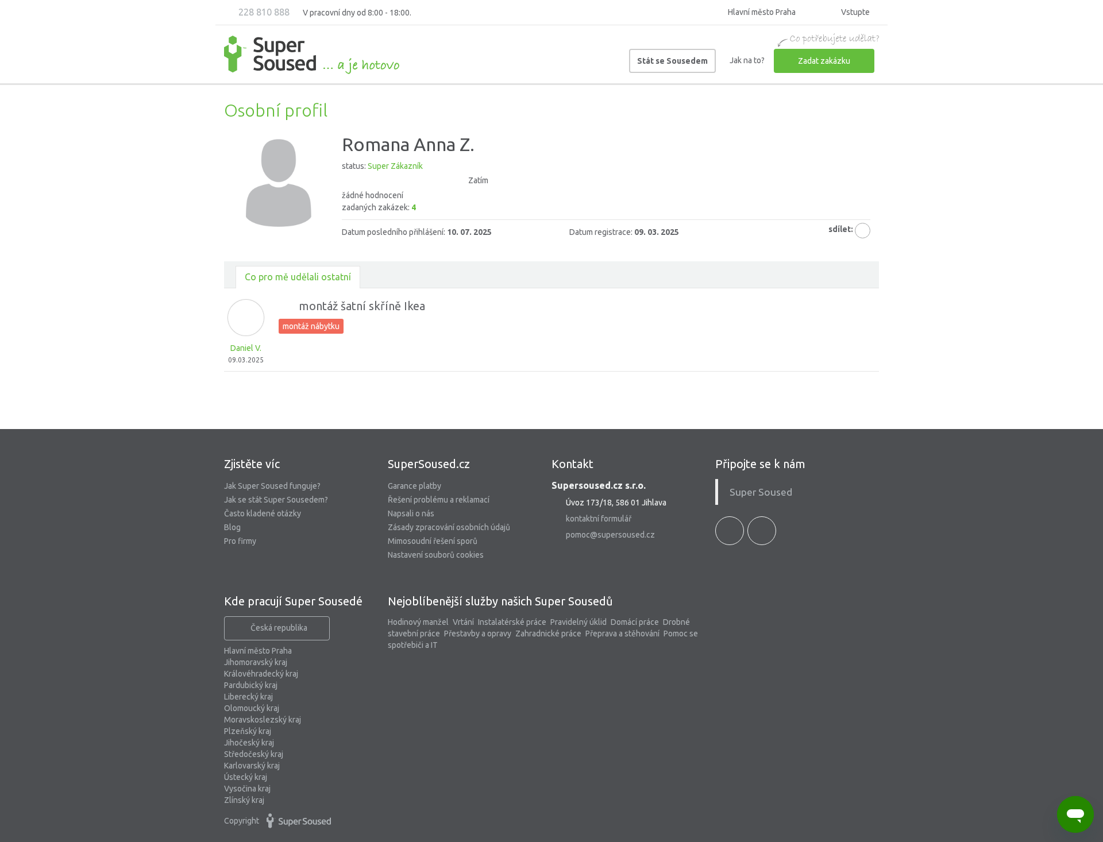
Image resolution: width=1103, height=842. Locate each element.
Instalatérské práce (512, 622)
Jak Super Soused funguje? (272, 485)
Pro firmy (240, 541)
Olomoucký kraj (251, 708)
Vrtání (463, 622)
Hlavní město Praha (258, 650)
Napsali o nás (411, 513)
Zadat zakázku (824, 60)
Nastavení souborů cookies (436, 554)
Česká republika (278, 627)
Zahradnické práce (548, 633)
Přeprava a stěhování (622, 633)
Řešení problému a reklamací (438, 499)
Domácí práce (635, 622)
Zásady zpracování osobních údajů (449, 527)
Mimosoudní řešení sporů (432, 541)
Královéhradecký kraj (261, 673)
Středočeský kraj (253, 754)
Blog (232, 527)
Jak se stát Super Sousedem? (276, 499)
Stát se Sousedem (672, 60)
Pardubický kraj (250, 685)
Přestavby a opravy (477, 633)
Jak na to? (747, 60)
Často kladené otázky (262, 513)
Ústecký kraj (245, 777)
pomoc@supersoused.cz (610, 534)
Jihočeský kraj (249, 742)
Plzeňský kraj (247, 731)
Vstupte (854, 12)
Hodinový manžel (418, 622)
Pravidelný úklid (578, 622)
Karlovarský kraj (252, 765)
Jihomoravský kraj (255, 662)
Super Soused (761, 491)
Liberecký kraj (248, 696)
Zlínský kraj (244, 800)
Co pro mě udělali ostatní (298, 277)
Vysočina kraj (247, 788)
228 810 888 (263, 12)
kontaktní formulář (598, 518)
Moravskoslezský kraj (262, 719)
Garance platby (414, 485)
